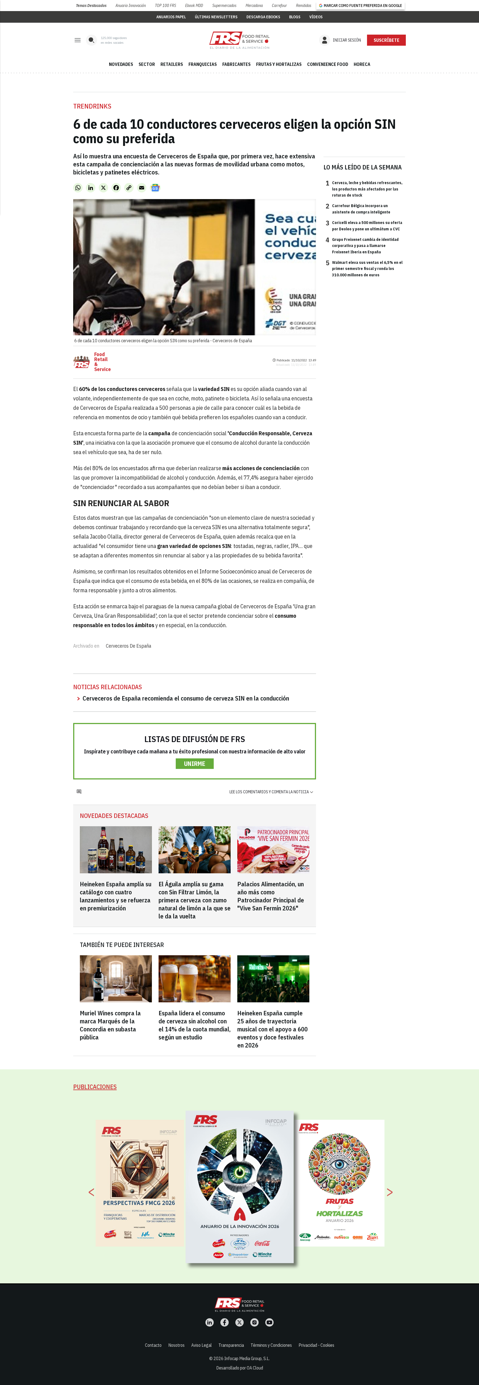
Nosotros (176, 1345)
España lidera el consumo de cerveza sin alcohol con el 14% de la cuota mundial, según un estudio (195, 1025)
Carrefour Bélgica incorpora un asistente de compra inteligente (358, 208)
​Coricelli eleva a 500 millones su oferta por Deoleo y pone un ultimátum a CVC (364, 225)
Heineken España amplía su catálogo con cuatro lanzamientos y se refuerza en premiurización (115, 896)
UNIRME (194, 764)
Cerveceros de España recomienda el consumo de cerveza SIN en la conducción (186, 698)
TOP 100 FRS (165, 5)
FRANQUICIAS (202, 64)
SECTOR (147, 64)
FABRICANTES (236, 64)
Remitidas (303, 5)
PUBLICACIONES (95, 1087)
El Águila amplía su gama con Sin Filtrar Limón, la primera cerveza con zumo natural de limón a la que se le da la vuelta (195, 900)
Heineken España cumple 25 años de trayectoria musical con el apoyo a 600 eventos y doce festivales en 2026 (272, 1029)
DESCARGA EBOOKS (263, 16)
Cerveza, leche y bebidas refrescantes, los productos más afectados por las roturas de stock (364, 189)
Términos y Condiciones (271, 1345)
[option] (240, 1187)
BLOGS (294, 16)
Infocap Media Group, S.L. (247, 1358)
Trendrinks (92, 106)
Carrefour (279, 5)
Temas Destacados (91, 5)
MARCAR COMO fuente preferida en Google (363, 5)
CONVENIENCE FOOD (327, 64)
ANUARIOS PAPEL (171, 16)
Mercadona (254, 5)
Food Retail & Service (102, 362)
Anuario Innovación (131, 5)
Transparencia (231, 1345)
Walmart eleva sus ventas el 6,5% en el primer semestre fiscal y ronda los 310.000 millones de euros (364, 268)
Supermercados (224, 5)
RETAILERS (171, 64)
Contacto (153, 1345)
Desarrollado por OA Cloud (239, 1368)
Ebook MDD (194, 5)
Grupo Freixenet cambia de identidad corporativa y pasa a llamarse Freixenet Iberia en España (362, 245)
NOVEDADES (121, 64)
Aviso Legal (201, 1345)
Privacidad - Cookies (316, 1345)
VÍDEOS (316, 16)
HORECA (362, 64)
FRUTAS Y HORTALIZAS (279, 64)
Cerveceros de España (128, 646)
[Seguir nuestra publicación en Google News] (155, 187)
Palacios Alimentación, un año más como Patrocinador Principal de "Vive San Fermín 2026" (270, 896)
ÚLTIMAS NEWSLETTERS (216, 16)
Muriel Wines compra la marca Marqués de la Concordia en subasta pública (110, 1025)
